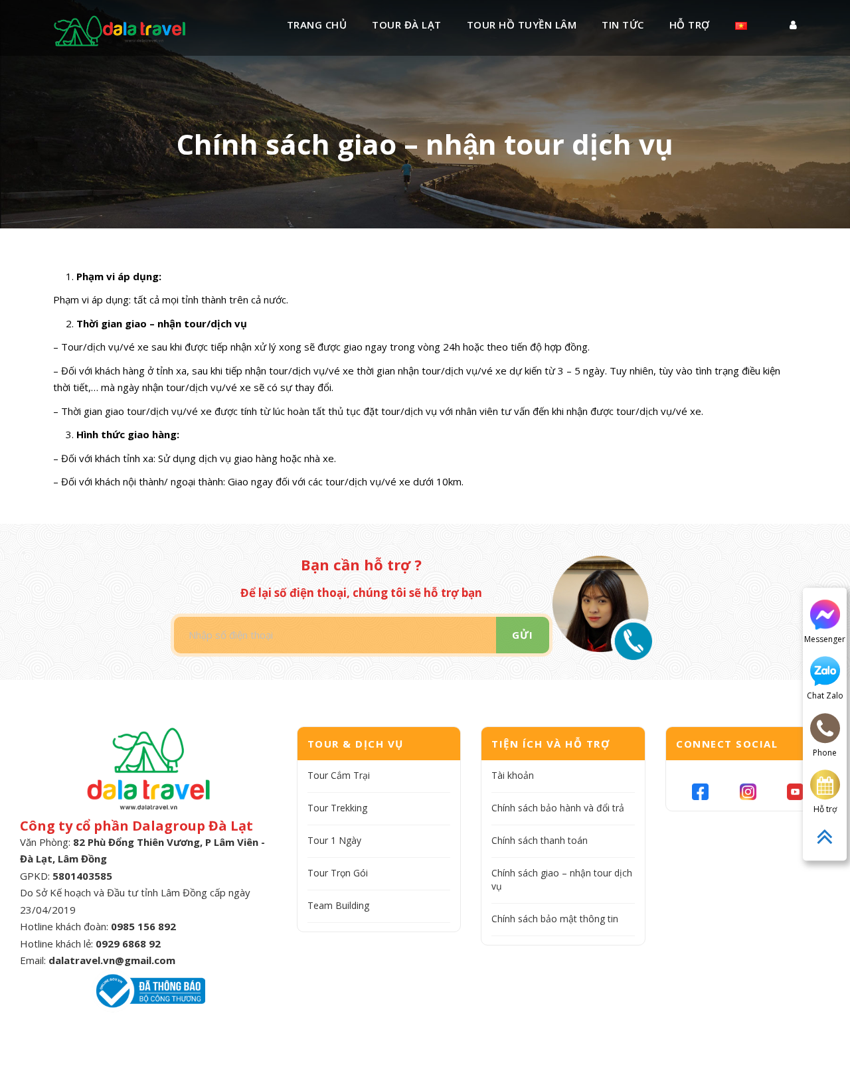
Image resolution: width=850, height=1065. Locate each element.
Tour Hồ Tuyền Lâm (522, 24)
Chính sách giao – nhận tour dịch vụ (561, 879)
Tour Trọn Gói (337, 872)
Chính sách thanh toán (539, 840)
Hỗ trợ (689, 24)
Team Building (338, 905)
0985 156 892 (143, 926)
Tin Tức (623, 24)
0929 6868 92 (128, 943)
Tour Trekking (337, 807)
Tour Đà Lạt (407, 24)
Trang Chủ (317, 24)
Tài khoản (512, 775)
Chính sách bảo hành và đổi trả (557, 807)
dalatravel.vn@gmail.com (111, 960)
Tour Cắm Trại (338, 775)
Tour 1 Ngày (334, 840)
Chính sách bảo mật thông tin (554, 918)
